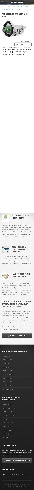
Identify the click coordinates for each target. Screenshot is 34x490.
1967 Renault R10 (7, 378)
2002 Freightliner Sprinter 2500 (11, 9)
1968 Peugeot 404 (7, 412)
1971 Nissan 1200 (7, 382)
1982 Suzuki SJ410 (7, 389)
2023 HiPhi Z (5, 419)
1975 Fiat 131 (6, 363)
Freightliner (10, 7)
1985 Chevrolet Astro (8, 426)
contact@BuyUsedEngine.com (18, 474)
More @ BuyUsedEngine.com (18, 461)
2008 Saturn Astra (7, 404)
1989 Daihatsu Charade (9, 408)
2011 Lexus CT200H (8, 415)
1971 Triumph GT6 (7, 434)
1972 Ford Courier (7, 374)
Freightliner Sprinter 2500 (21, 7)
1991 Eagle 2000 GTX (8, 437)
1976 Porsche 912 (7, 367)
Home (3, 7)
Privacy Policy (10, 486)
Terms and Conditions (21, 486)
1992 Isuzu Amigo (7, 430)
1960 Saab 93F (6, 356)
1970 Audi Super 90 (7, 385)
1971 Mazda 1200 (7, 360)
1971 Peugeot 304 (7, 371)
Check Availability (18, 336)
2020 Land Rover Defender (10, 423)
